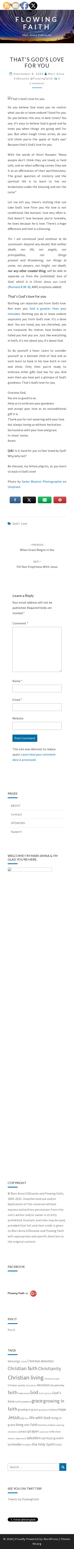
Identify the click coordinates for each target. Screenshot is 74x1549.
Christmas (31, 1385)
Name (17, 681)
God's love (19, 523)
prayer (33, 1431)
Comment (20, 623)
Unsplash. (14, 487)
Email (17, 700)
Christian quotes (16, 1385)
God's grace (45, 1393)
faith (13, 1392)
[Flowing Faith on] (22, 1299)
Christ (24, 1361)
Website (17, 718)
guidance (44, 1409)
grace (37, 1401)
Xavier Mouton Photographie (42, 481)
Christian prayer (51, 1378)
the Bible (26, 1444)
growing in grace (28, 1409)
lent (27, 1418)
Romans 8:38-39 (19, 287)
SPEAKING (18, 823)
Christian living (26, 1377)
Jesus (14, 1417)
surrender (15, 1444)
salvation (33, 1438)
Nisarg (37, 1543)
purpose (44, 1431)
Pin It (11, 1330)
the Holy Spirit (43, 1444)
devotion (43, 1385)
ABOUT (16, 806)
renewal (11, 1438)
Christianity (49, 1369)
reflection (55, 1431)
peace (23, 1431)
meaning (60, 1425)
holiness (53, 1409)
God (34, 1392)
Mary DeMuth (49, 1425)
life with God (39, 1417)
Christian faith (22, 1368)
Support (16, 832)
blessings (14, 1361)
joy (22, 1418)
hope (62, 1409)
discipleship (57, 1385)
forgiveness (23, 1393)
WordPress (51, 1539)
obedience (13, 1431)
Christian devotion (40, 1361)
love (40, 1425)
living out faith (26, 1424)
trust (58, 1444)
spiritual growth (52, 1438)
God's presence (23, 1401)
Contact (16, 814)
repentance (21, 1438)
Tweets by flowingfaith (23, 1499)
